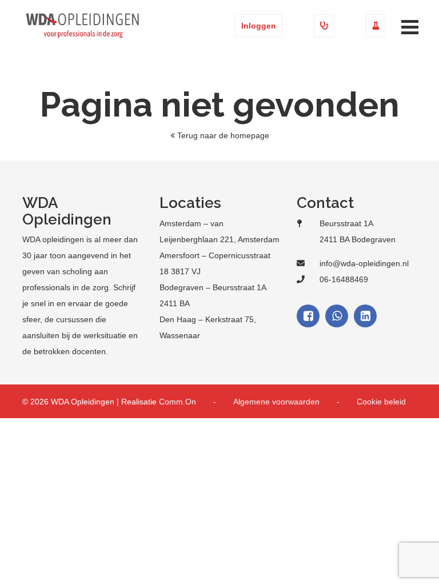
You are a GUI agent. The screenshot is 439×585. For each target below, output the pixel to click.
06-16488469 (344, 279)
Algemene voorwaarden (276, 401)
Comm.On (177, 401)
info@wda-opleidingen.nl (364, 263)
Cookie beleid (381, 401)
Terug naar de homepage (223, 135)
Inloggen (258, 25)
